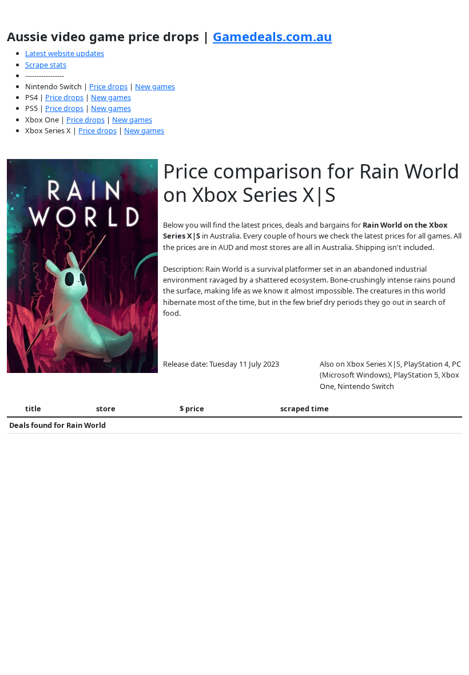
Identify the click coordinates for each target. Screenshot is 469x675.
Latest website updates (64, 53)
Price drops (108, 86)
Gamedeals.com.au (272, 36)
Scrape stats (45, 64)
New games (155, 86)
